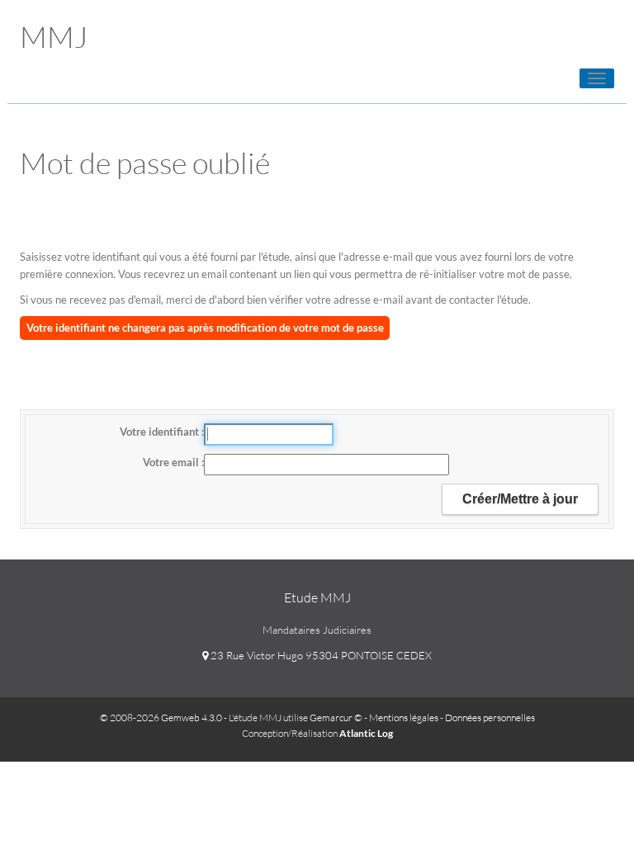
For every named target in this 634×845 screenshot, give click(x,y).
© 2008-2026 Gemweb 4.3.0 (161, 717)
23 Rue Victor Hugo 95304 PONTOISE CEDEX (320, 655)
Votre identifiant (160, 431)
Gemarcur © (336, 717)
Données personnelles (490, 717)
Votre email (172, 462)
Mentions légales (403, 717)
